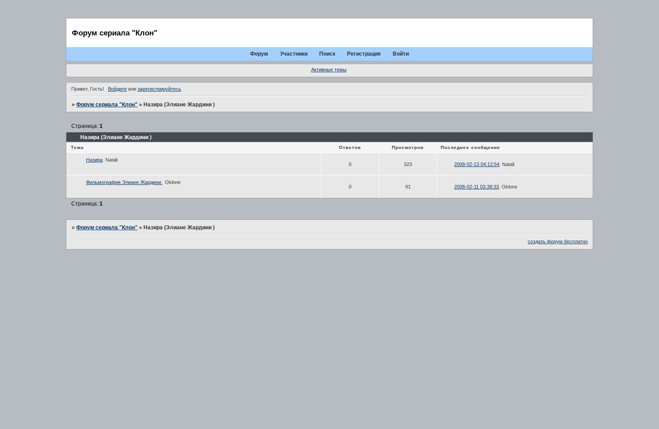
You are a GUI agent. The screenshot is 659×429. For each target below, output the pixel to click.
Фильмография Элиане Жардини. (124, 182)
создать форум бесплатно (558, 241)
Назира (94, 159)
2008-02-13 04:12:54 (476, 164)
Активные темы (329, 69)
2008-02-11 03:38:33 (476, 186)
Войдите (117, 89)
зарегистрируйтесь (159, 89)
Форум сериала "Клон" (107, 104)
